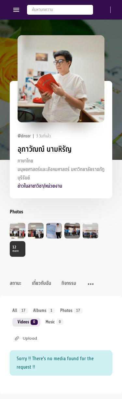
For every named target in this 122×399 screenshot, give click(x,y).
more (15, 248)
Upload (30, 338)
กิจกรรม (68, 283)
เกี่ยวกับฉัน (41, 283)
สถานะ (15, 283)
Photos (70, 310)
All (18, 310)
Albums (42, 310)
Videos (26, 322)
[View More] (91, 284)
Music (53, 322)
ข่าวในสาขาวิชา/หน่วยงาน (40, 186)
